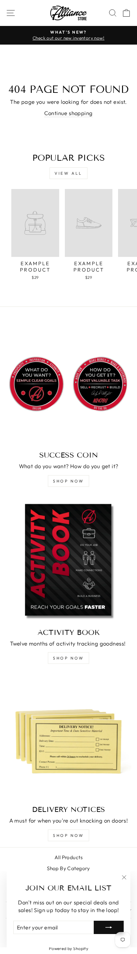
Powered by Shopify (68, 948)
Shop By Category (68, 868)
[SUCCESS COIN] (68, 383)
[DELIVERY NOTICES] (68, 737)
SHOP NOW (68, 480)
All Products (68, 857)
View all (68, 173)
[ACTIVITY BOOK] (68, 560)
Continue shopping (68, 112)
